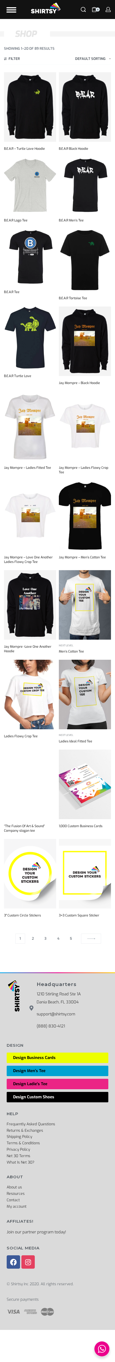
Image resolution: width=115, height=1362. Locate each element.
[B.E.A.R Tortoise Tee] (85, 260)
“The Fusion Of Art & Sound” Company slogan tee (24, 828)
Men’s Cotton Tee (71, 651)
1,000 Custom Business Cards (80, 826)
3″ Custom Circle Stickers (22, 915)
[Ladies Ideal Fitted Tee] (85, 694)
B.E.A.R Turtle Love (17, 376)
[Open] (11, 10)
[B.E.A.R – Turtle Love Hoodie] (30, 107)
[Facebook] (13, 1262)
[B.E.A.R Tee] (30, 257)
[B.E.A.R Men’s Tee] (85, 185)
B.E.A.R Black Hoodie (73, 149)
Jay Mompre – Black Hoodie (79, 383)
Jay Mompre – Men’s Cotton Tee (82, 557)
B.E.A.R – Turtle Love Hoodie (24, 149)
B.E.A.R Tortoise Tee (73, 298)
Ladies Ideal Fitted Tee (75, 741)
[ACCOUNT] (108, 9)
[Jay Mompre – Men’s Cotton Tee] (85, 515)
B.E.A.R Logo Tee (16, 220)
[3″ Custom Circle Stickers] (30, 873)
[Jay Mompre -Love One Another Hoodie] (30, 605)
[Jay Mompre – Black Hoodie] (85, 341)
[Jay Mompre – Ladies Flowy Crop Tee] (85, 426)
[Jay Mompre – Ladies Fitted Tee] (30, 426)
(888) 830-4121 (51, 1026)
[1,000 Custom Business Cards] (85, 784)
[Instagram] (28, 1262)
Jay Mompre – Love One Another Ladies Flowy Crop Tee (28, 559)
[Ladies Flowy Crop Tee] (30, 694)
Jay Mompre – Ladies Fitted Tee (27, 468)
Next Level (66, 645)
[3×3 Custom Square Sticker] (85, 873)
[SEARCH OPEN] (83, 9)
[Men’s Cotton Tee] (85, 605)
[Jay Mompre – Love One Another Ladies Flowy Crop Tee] (30, 515)
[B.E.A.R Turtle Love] (30, 337)
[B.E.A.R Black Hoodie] (85, 107)
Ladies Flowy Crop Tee (21, 736)
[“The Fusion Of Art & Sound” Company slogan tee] (30, 784)
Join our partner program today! (36, 1232)
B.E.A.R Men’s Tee (71, 220)
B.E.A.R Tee (12, 292)
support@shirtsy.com (56, 1014)
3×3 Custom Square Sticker (79, 915)
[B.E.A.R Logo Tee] (30, 185)
